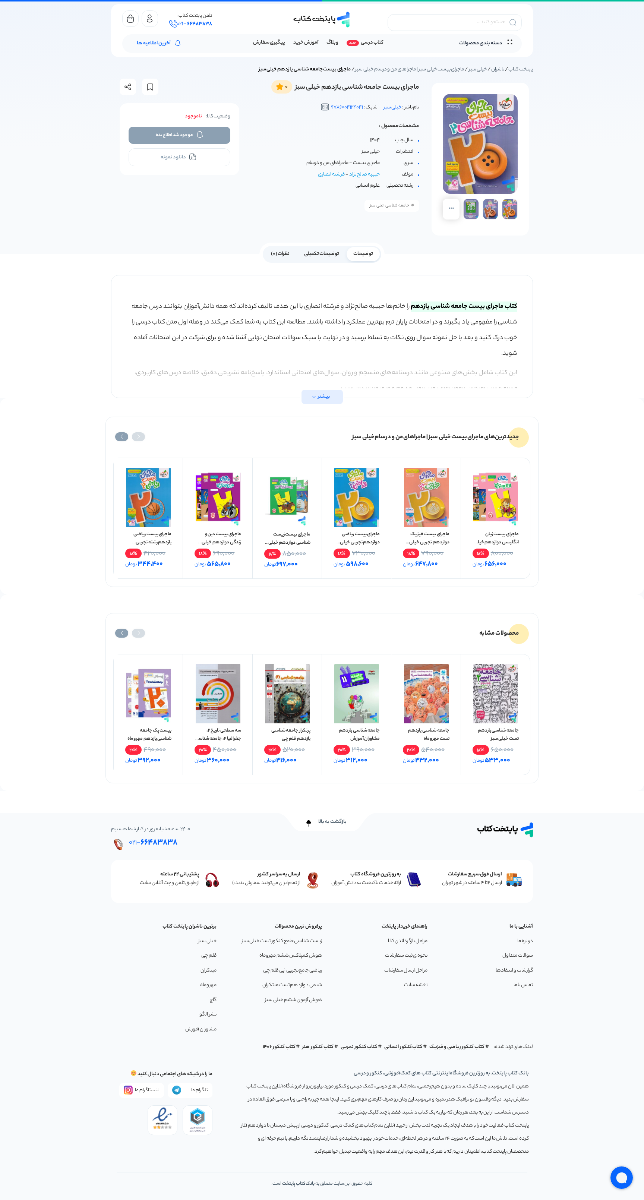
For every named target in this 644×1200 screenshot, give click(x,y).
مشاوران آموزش (201, 1029)
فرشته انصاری (331, 174)
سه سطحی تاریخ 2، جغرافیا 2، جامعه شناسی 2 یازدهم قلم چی (218, 739)
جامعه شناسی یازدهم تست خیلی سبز (498, 735)
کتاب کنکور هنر (318, 1047)
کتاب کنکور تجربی (359, 1047)
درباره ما (525, 941)
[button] (138, 436)
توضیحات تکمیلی (322, 254)
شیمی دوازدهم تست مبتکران (292, 985)
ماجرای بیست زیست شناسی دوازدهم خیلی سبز (289, 543)
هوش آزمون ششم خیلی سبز (293, 1000)
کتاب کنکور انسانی (403, 1047)
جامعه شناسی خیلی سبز (389, 205)
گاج (213, 1000)
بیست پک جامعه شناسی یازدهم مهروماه (149, 735)
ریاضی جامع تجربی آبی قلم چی (292, 970)
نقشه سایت (415, 985)
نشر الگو (208, 1014)
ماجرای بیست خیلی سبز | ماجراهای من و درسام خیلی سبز (409, 69)
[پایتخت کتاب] (322, 19)
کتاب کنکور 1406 (279, 1047)
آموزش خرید (305, 42)
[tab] (363, 253)
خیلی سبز (478, 69)
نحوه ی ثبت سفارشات (406, 955)
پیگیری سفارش (269, 42)
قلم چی (209, 955)
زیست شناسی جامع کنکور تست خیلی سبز (282, 941)
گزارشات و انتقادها (514, 970)
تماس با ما (523, 985)
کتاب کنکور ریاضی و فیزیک (456, 1047)
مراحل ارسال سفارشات (405, 970)
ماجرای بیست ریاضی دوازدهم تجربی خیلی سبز (360, 542)
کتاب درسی (372, 42)
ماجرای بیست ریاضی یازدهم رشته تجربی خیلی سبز (152, 542)
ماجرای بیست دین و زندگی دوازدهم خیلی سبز (221, 542)
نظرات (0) (280, 254)
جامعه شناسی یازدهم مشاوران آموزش (359, 735)
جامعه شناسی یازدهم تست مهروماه (428, 735)
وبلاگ (332, 42)
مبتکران (209, 970)
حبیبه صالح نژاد (364, 174)
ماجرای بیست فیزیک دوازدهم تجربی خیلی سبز (429, 542)
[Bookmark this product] (150, 87)
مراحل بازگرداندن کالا (407, 941)
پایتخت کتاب (520, 69)
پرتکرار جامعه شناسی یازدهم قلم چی (290, 735)
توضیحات (363, 254)
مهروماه (208, 985)
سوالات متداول (517, 955)
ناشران (497, 69)
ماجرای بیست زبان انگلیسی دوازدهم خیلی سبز (496, 542)
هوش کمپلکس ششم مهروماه (290, 955)
